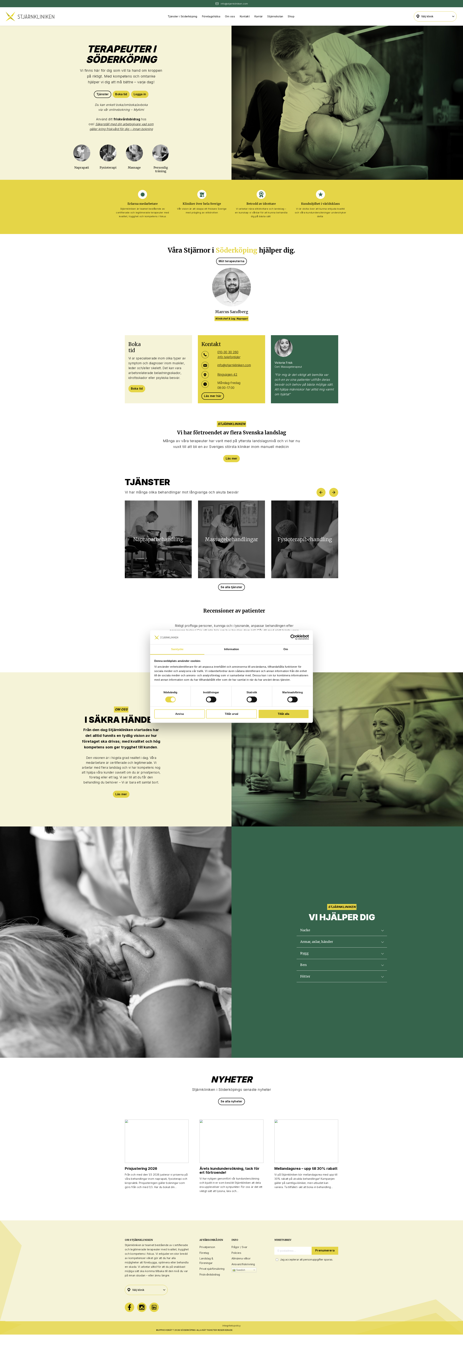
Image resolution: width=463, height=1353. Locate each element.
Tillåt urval (231, 713)
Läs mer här (212, 396)
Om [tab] (285, 649)
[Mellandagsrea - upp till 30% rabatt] (306, 1141)
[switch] (211, 699)
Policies (236, 1253)
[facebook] (129, 1307)
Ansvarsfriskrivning (243, 1264)
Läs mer (231, 458)
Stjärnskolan (275, 16)
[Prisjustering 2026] (157, 1141)
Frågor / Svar (239, 1247)
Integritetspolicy (231, 1325)
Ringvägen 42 (227, 374)
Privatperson (207, 1247)
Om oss (230, 16)
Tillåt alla (283, 713)
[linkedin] (154, 1307)
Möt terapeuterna (232, 261)
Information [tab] (231, 649)
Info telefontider (228, 357)
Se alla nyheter (231, 1101)
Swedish (240, 1270)
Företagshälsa (211, 16)
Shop (291, 16)
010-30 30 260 (227, 352)
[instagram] (141, 1307)
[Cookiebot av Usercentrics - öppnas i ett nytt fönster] (293, 637)
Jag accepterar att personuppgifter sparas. (306, 1259)
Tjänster (102, 94)
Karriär (258, 16)
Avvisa (179, 713)
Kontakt (245, 16)
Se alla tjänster (232, 587)
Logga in (140, 94)
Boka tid (121, 94)
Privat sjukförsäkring (211, 1268)
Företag (204, 1253)
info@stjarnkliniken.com (234, 365)
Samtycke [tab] (177, 649)
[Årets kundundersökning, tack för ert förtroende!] (231, 1141)
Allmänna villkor (241, 1258)
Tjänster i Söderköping (182, 16)
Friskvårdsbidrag (209, 1274)
